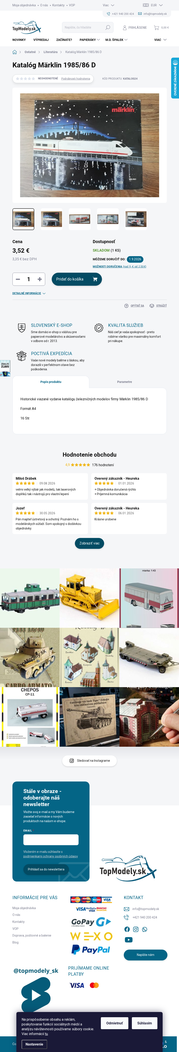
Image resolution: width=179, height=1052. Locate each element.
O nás (44, 5)
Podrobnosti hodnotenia (75, 78)
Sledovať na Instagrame (93, 760)
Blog (15, 942)
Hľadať (107, 27)
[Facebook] (127, 928)
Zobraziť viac (89, 543)
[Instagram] (136, 928)
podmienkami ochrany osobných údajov (50, 856)
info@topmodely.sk (146, 909)
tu (46, 1034)
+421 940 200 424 (145, 917)
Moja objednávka (24, 5)
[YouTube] (129, 939)
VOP (72, 5)
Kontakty (58, 5)
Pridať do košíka (69, 279)
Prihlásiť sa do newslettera (46, 869)
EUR (154, 5)
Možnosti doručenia (119, 266)
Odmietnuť (114, 1023)
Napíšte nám (145, 955)
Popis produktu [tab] (50, 382)
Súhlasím (144, 1023)
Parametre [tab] (124, 382)
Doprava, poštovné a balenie (31, 935)
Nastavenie (34, 1044)
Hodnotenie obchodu (90, 454)
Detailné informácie (26, 293)
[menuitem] (20, 39)
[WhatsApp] (144, 928)
